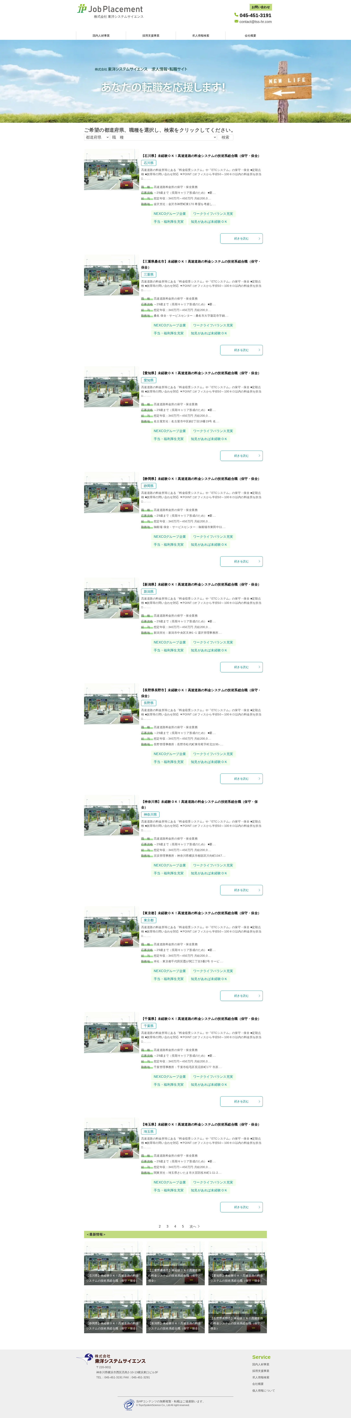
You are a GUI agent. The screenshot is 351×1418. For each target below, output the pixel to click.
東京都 (149, 920)
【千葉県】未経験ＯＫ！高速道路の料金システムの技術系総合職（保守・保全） (201, 1018)
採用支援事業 (150, 35)
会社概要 (250, 35)
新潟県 (149, 591)
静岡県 (149, 486)
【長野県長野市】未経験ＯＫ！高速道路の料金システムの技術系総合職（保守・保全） (236, 1323)
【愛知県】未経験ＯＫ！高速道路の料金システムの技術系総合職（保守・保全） (201, 373)
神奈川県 (150, 814)
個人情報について (263, 1390)
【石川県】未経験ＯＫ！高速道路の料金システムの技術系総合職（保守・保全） (201, 156)
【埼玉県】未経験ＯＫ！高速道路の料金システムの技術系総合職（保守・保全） (201, 1124)
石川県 (149, 163)
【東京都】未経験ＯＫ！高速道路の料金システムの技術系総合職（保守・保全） (201, 913)
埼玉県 (149, 1131)
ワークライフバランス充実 (213, 213)
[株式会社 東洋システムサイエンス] (76, 16)
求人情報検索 (200, 35)
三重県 (149, 274)
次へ (193, 1226)
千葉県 (149, 1026)
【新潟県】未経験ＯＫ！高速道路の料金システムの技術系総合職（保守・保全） (201, 584)
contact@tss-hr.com (255, 22)
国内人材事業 (101, 35)
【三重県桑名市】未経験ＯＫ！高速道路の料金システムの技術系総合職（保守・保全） (174, 1275)
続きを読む (241, 238)
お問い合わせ (261, 7)
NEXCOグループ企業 (170, 213)
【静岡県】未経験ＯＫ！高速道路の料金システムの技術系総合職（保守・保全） (201, 478)
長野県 (149, 703)
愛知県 (149, 380)
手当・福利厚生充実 (169, 221)
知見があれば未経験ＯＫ (209, 221)
